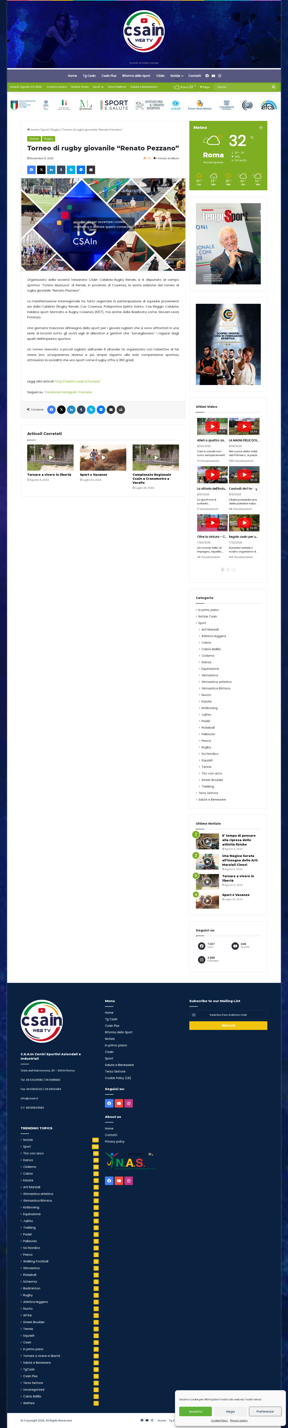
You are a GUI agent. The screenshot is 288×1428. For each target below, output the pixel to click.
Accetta (195, 1411)
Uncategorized (33, 1390)
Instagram (69, 392)
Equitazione (210, 669)
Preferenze (265, 1411)
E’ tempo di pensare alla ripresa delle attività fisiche (239, 840)
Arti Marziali (210, 629)
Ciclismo (208, 656)
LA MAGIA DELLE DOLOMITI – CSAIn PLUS (244, 440)
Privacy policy (239, 1420)
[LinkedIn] (51, 170)
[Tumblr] (61, 170)
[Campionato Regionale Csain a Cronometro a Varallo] (156, 457)
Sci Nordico (210, 754)
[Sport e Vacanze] (103, 457)
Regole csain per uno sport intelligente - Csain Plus (244, 537)
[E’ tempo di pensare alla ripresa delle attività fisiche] (207, 841)
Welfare (29, 1403)
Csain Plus (109, 76)
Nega (230, 1411)
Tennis (206, 767)
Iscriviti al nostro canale (144, 63)
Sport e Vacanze (93, 475)
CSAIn (160, 76)
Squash (207, 760)
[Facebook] (31, 170)
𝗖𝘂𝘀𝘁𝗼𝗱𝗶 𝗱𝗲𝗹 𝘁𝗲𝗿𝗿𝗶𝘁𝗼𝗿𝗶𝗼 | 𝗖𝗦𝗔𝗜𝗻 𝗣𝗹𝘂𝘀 (244, 488)
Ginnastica (210, 675)
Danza (206, 662)
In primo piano (57, 87)
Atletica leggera (214, 636)
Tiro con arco (212, 773)
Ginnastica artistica (216, 682)
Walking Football (35, 1261)
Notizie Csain (80, 87)
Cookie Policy (219, 1420)
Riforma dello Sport (136, 76)
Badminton (31, 1288)
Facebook (53, 392)
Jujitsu (206, 714)
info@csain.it (29, 1098)
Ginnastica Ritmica (216, 688)
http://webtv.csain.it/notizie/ (78, 381)
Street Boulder (212, 780)
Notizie (175, 76)
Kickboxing (210, 708)
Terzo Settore (117, 87)
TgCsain (29, 1369)
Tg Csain (89, 76)
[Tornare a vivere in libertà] (50, 457)
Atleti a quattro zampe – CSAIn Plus (212, 440)
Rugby (55, 130)
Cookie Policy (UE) (118, 1078)
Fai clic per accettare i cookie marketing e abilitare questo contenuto (103, 224)
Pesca (206, 741)
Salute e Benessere (144, 87)
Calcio (206, 642)
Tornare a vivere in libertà (49, 475)
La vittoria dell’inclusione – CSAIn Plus (212, 488)
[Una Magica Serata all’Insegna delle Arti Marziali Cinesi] (207, 862)
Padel (206, 721)
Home (72, 76)
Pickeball (208, 727)
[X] (41, 170)
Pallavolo (208, 734)
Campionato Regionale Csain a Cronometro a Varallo (152, 479)
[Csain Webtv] (144, 31)
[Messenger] (81, 170)
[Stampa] (121, 409)
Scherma (30, 1281)
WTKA (27, 1315)
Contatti (194, 76)
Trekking (208, 786)
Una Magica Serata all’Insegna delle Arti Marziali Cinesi (240, 860)
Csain (27, 1342)
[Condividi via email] (91, 170)
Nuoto (206, 695)
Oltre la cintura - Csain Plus (212, 537)
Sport (96, 87)
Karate (207, 701)
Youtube (85, 392)
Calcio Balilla (211, 649)
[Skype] (71, 170)
